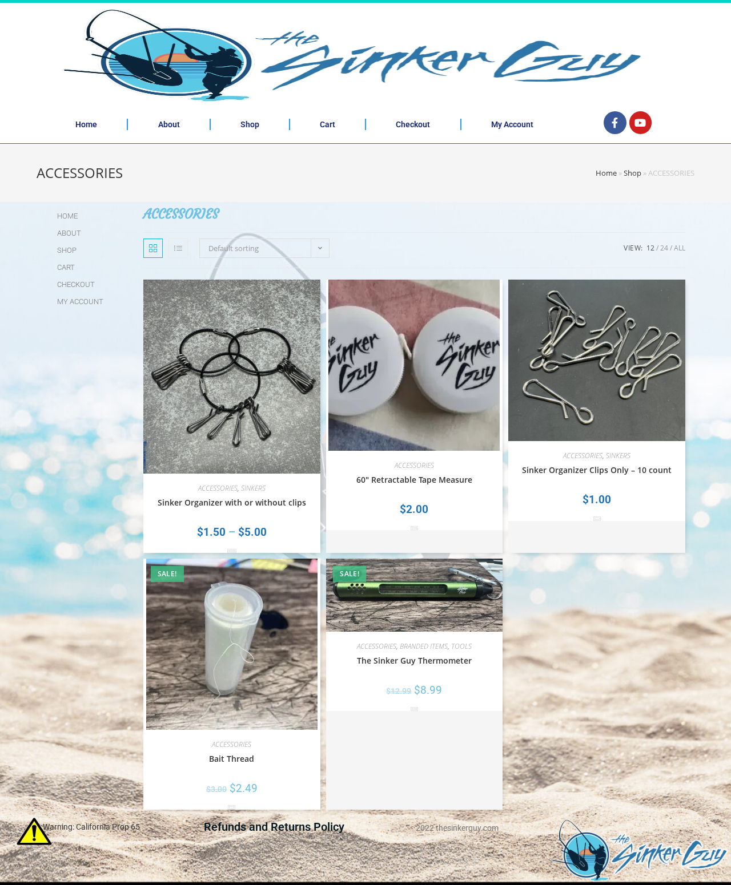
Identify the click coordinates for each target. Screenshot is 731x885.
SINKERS (253, 488)
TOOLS (461, 646)
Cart (327, 124)
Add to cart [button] (597, 518)
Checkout (413, 124)
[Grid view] (153, 248)
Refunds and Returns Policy (274, 827)
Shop (249, 124)
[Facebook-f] (615, 122)
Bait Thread (231, 758)
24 (664, 248)
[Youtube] (640, 122)
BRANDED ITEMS (424, 646)
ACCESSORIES (218, 488)
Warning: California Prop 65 (91, 826)
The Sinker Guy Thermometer (414, 660)
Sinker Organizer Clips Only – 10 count (597, 469)
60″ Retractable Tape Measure (414, 479)
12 (650, 248)
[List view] (178, 248)
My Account (512, 124)
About (169, 124)
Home (86, 124)
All (679, 248)
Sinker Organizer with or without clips (232, 502)
